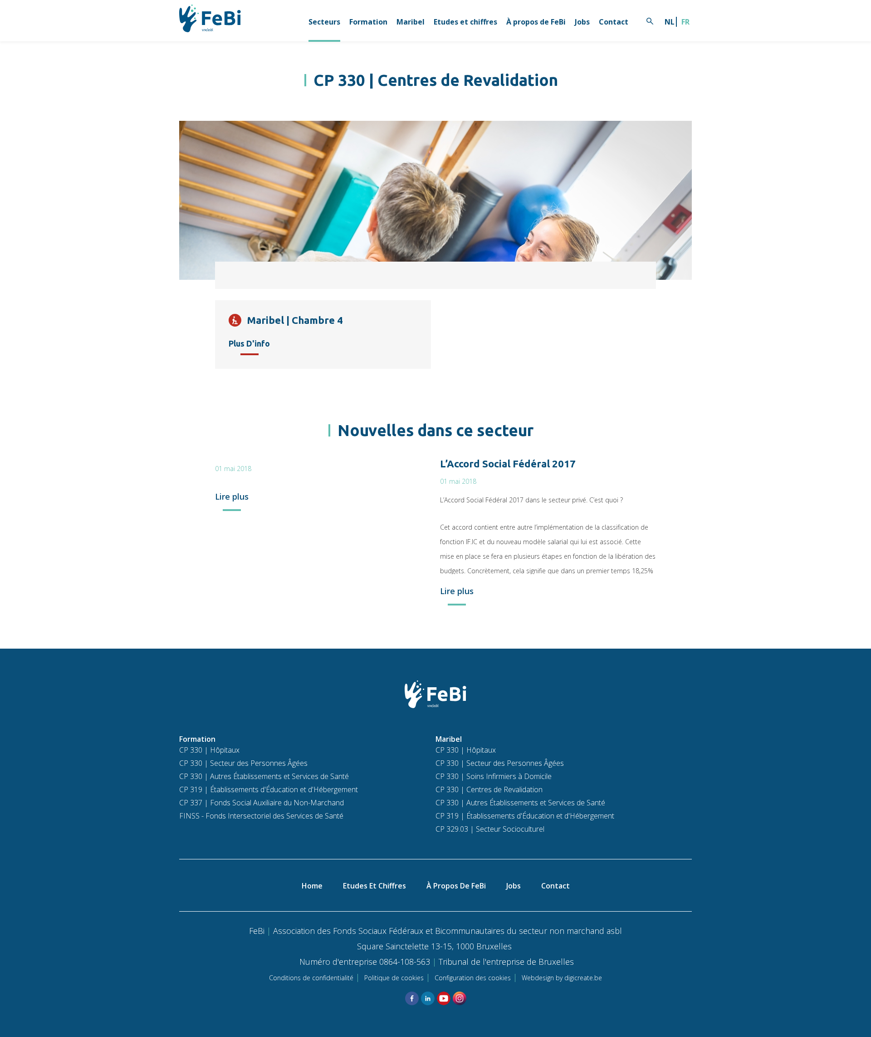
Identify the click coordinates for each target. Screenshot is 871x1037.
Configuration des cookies (473, 977)
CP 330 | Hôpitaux (209, 750)
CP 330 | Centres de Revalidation (489, 789)
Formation (368, 22)
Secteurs (324, 22)
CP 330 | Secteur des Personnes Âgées (243, 763)
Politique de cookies (394, 977)
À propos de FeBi (536, 22)
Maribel (410, 22)
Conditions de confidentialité (311, 977)
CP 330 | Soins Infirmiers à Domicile (494, 776)
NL (670, 22)
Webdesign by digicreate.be (562, 977)
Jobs (582, 22)
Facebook (412, 998)
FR (685, 22)
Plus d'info (249, 343)
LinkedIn (428, 998)
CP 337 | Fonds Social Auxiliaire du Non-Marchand (261, 803)
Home (312, 886)
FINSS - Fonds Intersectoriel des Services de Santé (261, 816)
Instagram (459, 998)
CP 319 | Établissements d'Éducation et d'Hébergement (268, 789)
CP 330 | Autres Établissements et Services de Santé (264, 776)
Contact (613, 22)
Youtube (443, 998)
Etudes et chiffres (465, 22)
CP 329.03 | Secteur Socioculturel (490, 829)
